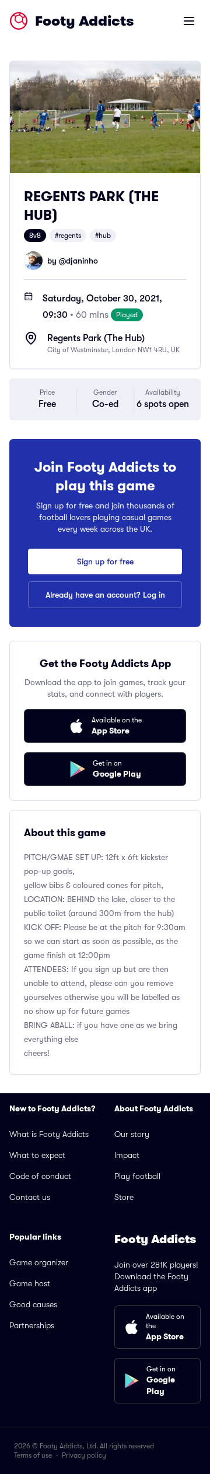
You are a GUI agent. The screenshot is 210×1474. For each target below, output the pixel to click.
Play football (137, 1176)
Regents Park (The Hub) (96, 338)
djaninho (82, 260)
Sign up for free (105, 561)
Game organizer (38, 1262)
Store (124, 1197)
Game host (29, 1283)
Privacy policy (84, 1455)
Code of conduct (40, 1176)
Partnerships (31, 1325)
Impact (126, 1155)
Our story (131, 1134)
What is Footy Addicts (49, 1134)
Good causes (33, 1304)
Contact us (29, 1197)
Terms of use (33, 1455)
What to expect (37, 1155)
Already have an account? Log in (105, 594)
